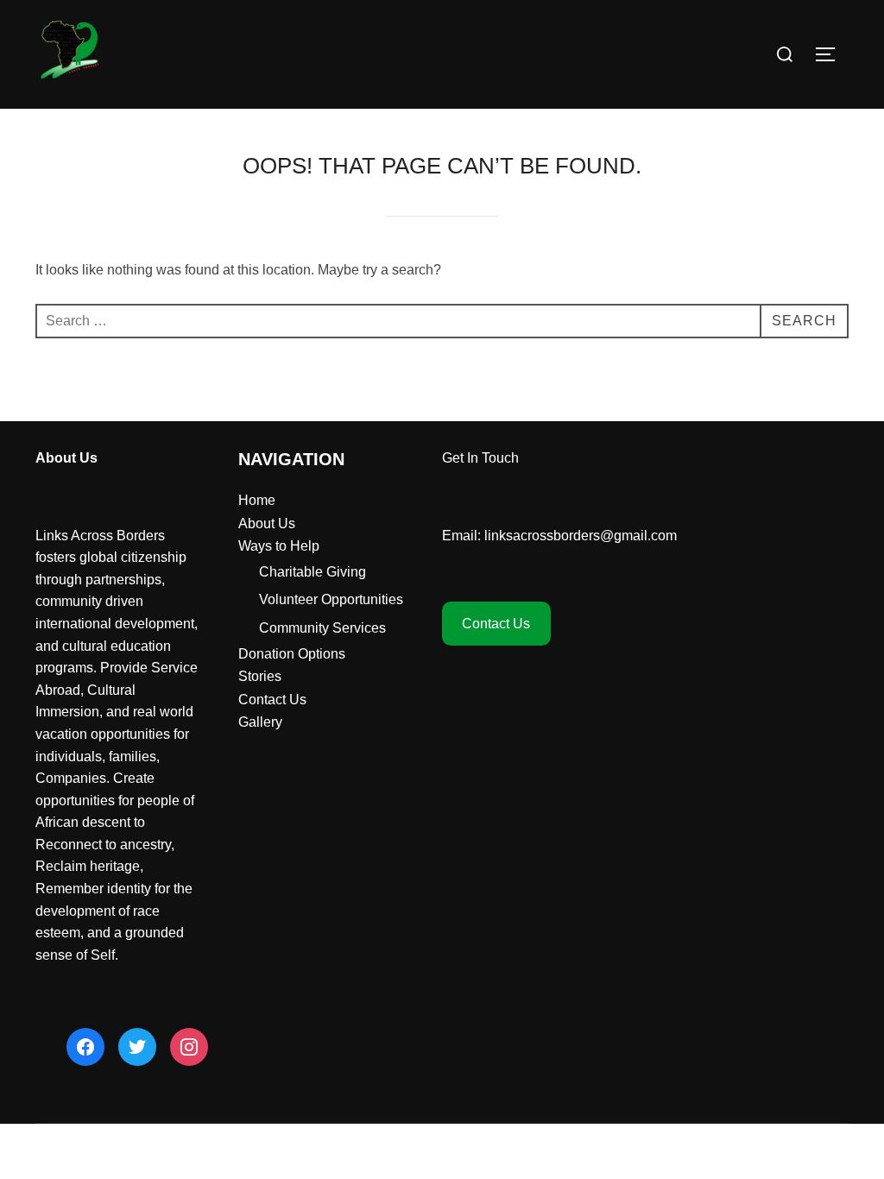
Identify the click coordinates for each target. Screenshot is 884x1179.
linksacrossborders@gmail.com (580, 535)
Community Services (322, 628)
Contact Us (272, 699)
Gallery (260, 722)
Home (256, 500)
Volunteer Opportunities (331, 599)
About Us (266, 523)
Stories (259, 676)
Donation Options (291, 653)
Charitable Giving (312, 571)
